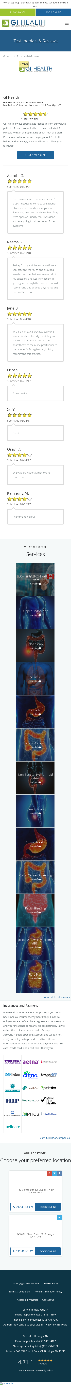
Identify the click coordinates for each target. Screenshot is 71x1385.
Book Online (48, 1206)
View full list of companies (55, 1137)
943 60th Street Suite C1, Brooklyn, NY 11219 (35, 1235)
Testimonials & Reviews (28, 56)
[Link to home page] (31, 23)
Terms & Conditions (20, 1291)
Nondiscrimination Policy (48, 1291)
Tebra (50, 1370)
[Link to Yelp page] (49, 1173)
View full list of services (57, 997)
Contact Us (48, 1299)
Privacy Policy (51, 1283)
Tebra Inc (34, 1283)
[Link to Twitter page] (54, 1173)
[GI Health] (35, 1383)
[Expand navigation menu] (66, 23)
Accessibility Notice (27, 1299)
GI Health (7, 56)
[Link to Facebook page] (59, 1173)
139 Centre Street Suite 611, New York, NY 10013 (35, 1191)
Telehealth (25, 2)
